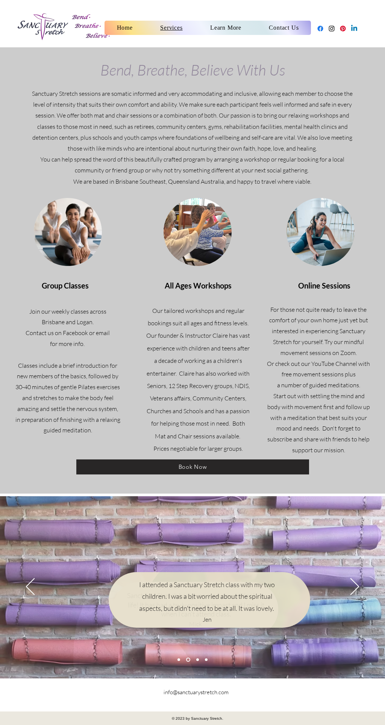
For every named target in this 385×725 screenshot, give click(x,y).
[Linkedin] (354, 28)
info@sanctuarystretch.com (196, 692)
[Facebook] (320, 28)
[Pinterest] (343, 28)
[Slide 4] (206, 659)
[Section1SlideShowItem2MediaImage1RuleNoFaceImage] (197, 659)
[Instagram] (331, 28)
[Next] (354, 587)
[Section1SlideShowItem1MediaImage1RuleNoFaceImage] (188, 659)
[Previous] (30, 587)
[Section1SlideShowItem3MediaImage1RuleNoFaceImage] (178, 659)
